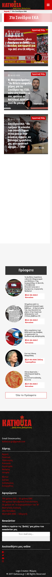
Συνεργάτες (7, 486)
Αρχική (5, 454)
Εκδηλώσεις (8, 483)
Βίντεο (5, 477)
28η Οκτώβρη (8, 511)
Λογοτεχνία (7, 466)
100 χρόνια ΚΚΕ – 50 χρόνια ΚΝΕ (17, 498)
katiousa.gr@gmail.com (13, 441)
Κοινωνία (6, 463)
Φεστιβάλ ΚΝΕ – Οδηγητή (14, 514)
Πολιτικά (6, 457)
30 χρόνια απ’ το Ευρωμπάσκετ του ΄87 (20, 504)
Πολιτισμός (7, 460)
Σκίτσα (5, 480)
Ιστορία (5, 472)
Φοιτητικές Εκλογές (11, 508)
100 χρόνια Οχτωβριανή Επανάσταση (20, 501)
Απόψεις (6, 469)
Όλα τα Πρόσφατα (26, 395)
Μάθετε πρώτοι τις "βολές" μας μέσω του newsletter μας (23, 528)
